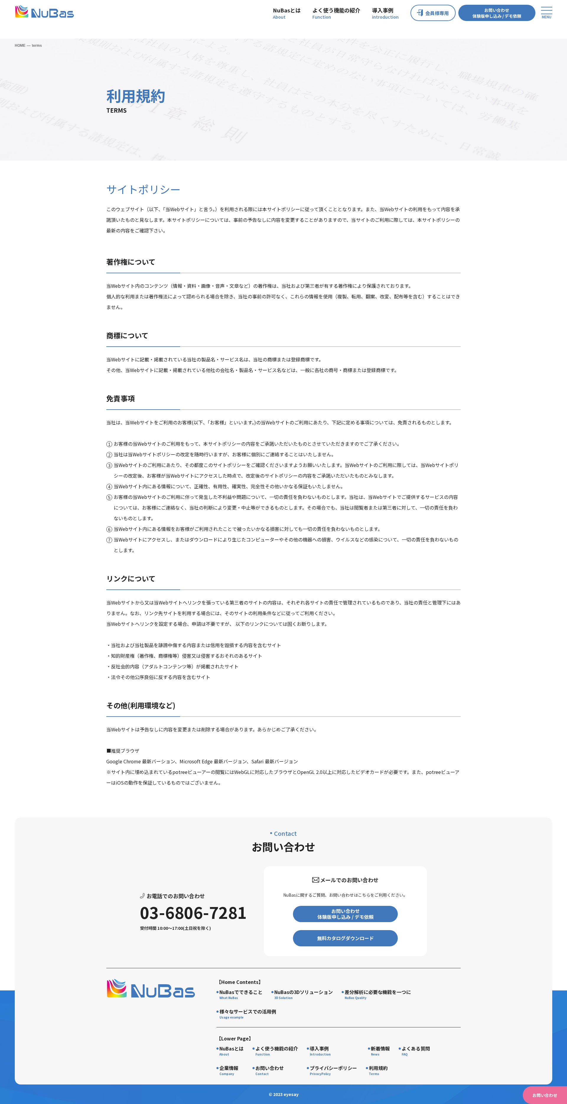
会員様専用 (437, 13)
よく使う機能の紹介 (336, 10)
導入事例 (382, 10)
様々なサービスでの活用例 (247, 1011)
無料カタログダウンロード (345, 938)
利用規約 (378, 1067)
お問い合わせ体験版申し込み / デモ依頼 (496, 13)
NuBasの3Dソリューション (303, 991)
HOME (20, 45)
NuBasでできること (241, 991)
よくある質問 (416, 1048)
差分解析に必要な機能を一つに (378, 991)
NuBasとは (287, 10)
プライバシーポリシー (333, 1067)
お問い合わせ (269, 1067)
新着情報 (380, 1048)
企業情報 (228, 1067)
